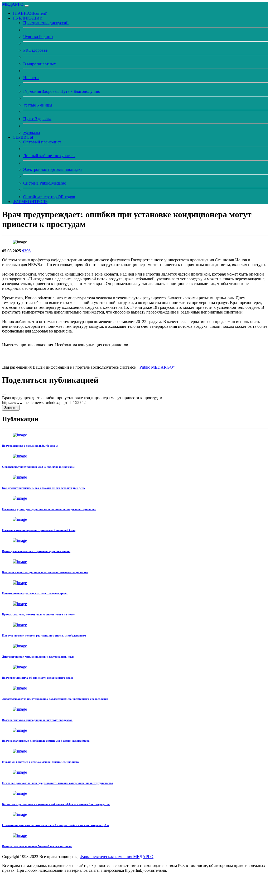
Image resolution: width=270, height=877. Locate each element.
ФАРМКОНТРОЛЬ (30, 201)
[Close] (4, 394)
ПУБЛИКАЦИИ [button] (28, 18)
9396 (26, 251)
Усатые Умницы (37, 105)
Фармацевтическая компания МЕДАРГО (116, 856)
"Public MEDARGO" (156, 367)
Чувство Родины (38, 36)
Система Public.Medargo (44, 183)
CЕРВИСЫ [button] (23, 137)
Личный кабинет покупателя (49, 155)
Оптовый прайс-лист (42, 142)
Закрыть (10, 408)
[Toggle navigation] (27, 6)
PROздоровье (35, 50)
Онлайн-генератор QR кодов (49, 197)
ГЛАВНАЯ (30, 13)
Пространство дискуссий (46, 23)
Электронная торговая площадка (52, 169)
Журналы (31, 132)
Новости (31, 77)
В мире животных (39, 64)
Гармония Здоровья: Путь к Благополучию (61, 91)
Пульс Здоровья (37, 119)
